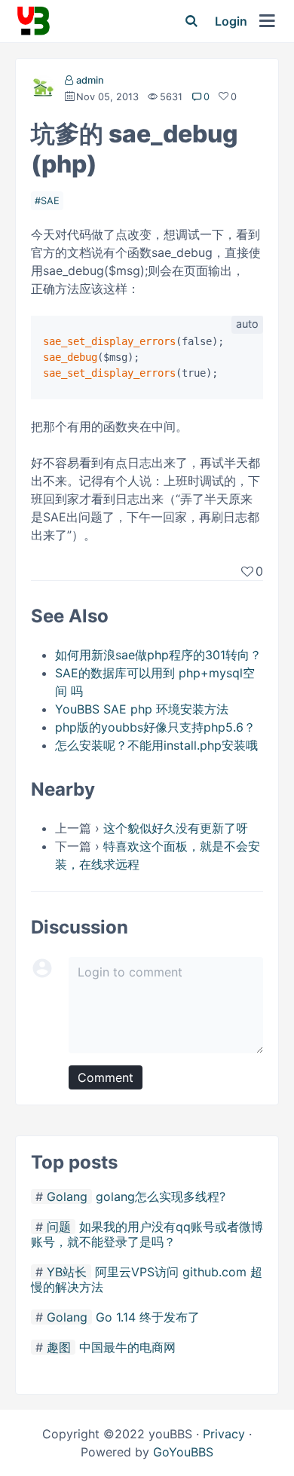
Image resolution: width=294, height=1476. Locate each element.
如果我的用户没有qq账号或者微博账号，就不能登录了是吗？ (147, 1234)
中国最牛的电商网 (127, 1347)
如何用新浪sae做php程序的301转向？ (158, 654)
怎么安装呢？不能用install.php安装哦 (156, 745)
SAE (50, 200)
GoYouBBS (183, 1451)
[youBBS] (33, 21)
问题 (59, 1226)
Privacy (224, 1433)
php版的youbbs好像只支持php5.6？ (155, 727)
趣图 (59, 1347)
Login (231, 21)
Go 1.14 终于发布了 (148, 1317)
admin (90, 80)
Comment (105, 1077)
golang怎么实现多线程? (160, 1196)
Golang (67, 1196)
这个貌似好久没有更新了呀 (175, 828)
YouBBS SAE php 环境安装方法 (141, 709)
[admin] (43, 90)
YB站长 (67, 1271)
